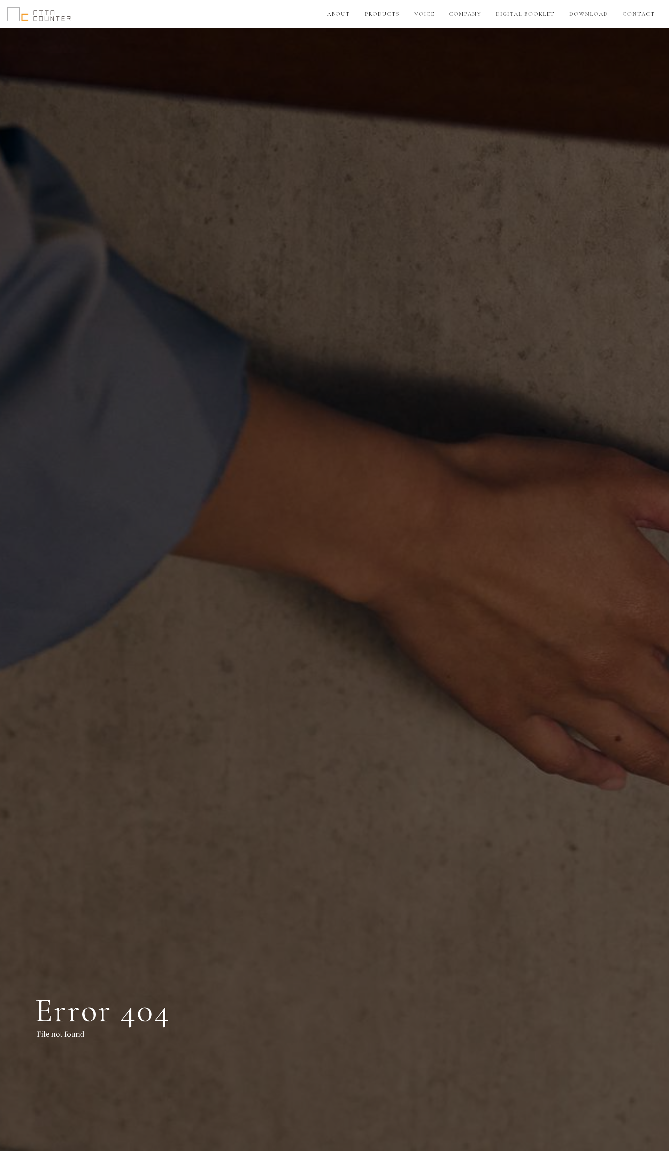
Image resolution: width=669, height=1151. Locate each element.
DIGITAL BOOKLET (525, 13)
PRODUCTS (382, 13)
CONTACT (639, 13)
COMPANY (465, 13)
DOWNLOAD (588, 13)
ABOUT (338, 13)
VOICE (424, 13)
